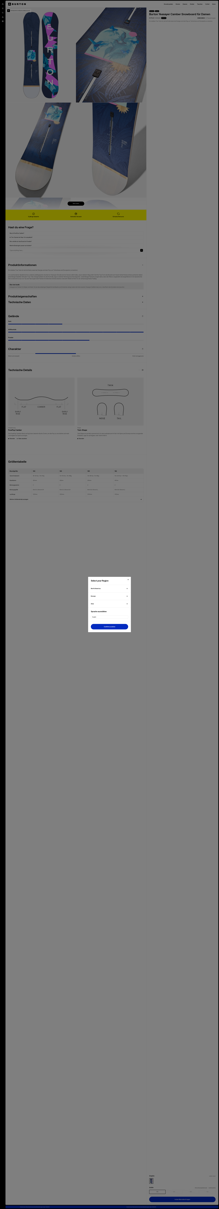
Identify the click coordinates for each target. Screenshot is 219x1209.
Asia (92, 603)
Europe (93, 596)
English (94, 617)
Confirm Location (109, 626)
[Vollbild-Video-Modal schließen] (128, 579)
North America (96, 588)
